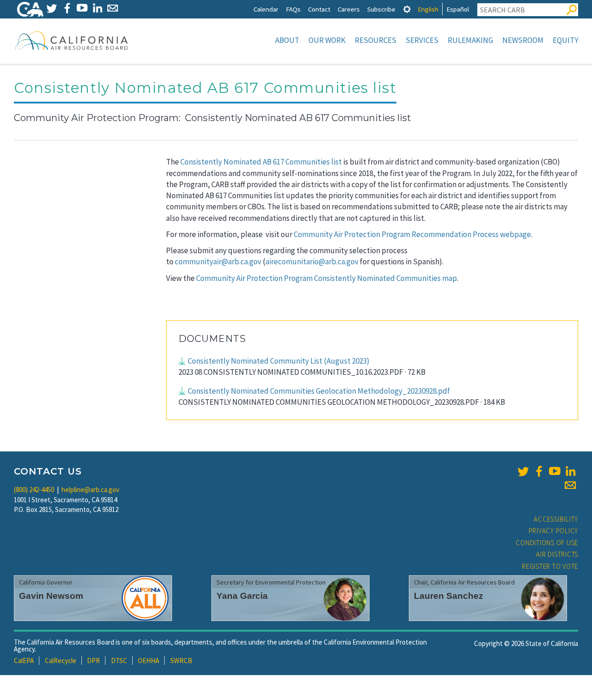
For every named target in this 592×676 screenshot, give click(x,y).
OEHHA (148, 660)
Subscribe (381, 9)
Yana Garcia (242, 596)
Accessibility (556, 519)
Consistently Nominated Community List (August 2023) (279, 361)
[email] (570, 485)
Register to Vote (550, 566)
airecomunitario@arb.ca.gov (311, 261)
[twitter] (523, 471)
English (428, 9)
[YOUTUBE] (82, 8)
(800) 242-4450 (34, 489)
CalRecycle (60, 660)
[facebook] (539, 471)
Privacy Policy (554, 530)
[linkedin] (570, 471)
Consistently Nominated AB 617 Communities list (261, 162)
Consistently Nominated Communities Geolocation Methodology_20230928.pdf (319, 391)
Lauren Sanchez (448, 596)
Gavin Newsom (51, 596)
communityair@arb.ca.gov (218, 261)
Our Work (326, 40)
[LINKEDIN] (97, 8)
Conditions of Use (547, 542)
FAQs (293, 9)
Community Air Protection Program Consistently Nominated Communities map (326, 278)
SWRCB (181, 660)
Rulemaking (470, 40)
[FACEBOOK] (67, 8)
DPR (93, 660)
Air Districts (557, 554)
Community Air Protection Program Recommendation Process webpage (412, 234)
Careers (349, 9)
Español (457, 9)
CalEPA (24, 660)
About (287, 40)
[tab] (407, 9)
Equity (565, 40)
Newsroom (522, 40)
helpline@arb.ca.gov (90, 489)
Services (422, 40)
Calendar (265, 9)
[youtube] (555, 471)
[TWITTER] (51, 8)
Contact (319, 9)
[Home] (72, 40)
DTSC (119, 660)
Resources (375, 40)
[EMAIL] (112, 8)
